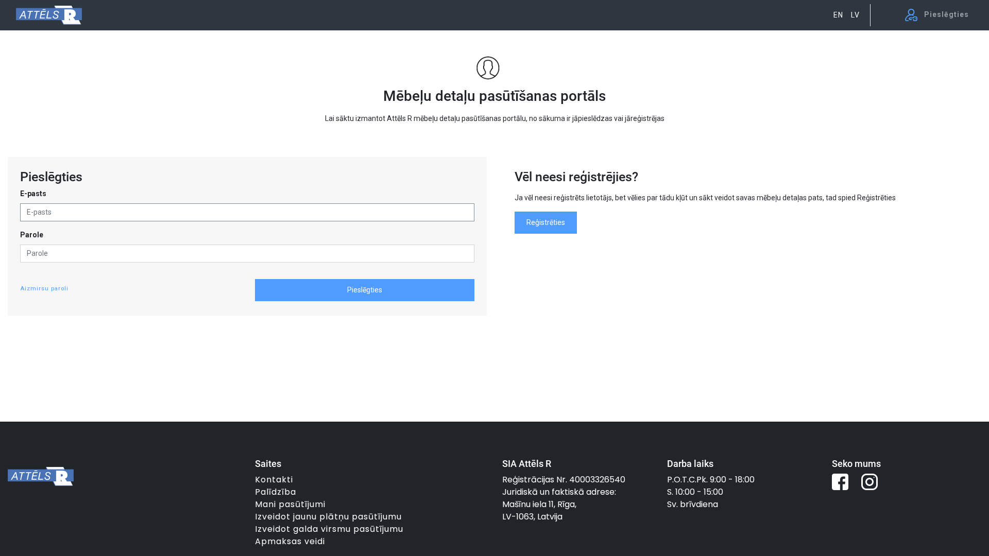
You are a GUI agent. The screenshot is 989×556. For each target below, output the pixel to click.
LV (855, 15)
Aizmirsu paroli (44, 288)
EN (838, 15)
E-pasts (33, 193)
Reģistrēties (545, 222)
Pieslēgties (364, 290)
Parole (31, 235)
